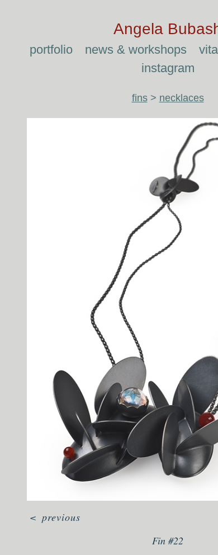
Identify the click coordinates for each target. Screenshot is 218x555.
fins (140, 98)
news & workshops (136, 50)
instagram (168, 68)
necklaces (181, 98)
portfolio (51, 50)
